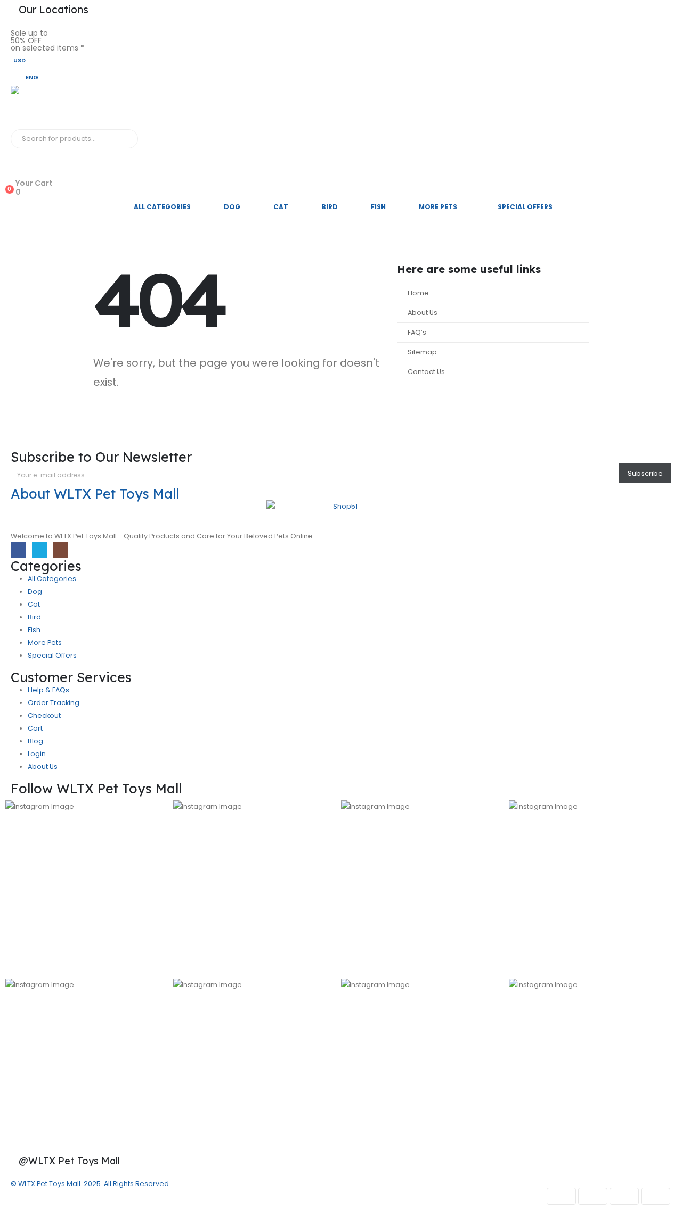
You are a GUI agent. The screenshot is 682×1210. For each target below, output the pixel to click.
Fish (378, 206)
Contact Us (426, 371)
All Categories (162, 206)
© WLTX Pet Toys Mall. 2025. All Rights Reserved (90, 1183)
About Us (422, 312)
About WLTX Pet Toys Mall (95, 493)
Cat (280, 206)
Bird (329, 206)
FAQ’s (417, 332)
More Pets (438, 206)
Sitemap (422, 352)
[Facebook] (18, 549)
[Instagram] (60, 549)
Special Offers (525, 206)
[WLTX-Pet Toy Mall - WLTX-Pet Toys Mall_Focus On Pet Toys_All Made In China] (48, 107)
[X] (39, 549)
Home (418, 292)
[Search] (127, 139)
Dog (232, 206)
